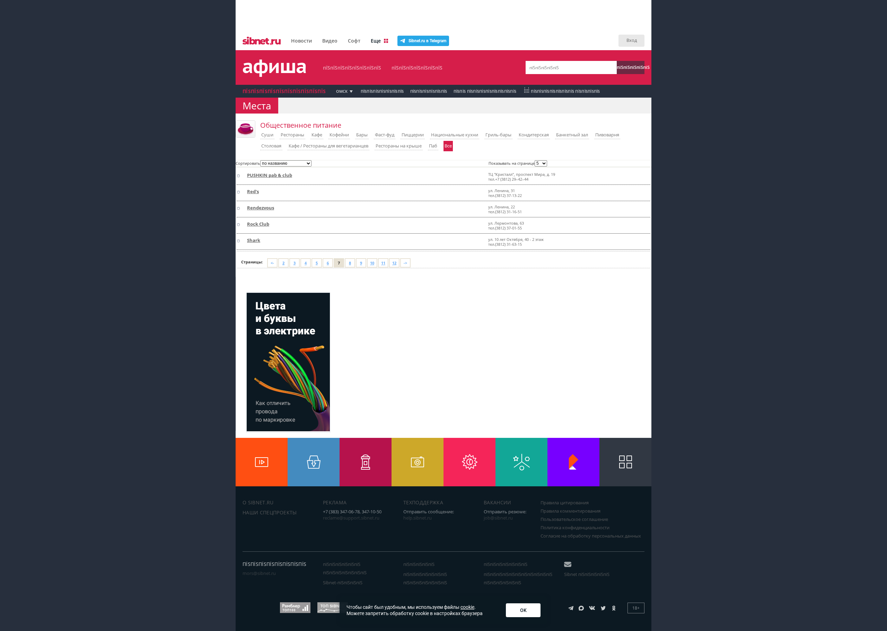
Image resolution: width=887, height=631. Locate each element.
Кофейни (339, 135)
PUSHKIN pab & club (269, 175)
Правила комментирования (570, 511)
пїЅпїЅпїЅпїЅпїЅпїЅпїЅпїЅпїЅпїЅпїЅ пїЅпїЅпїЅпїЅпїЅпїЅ (518, 578)
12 (394, 262)
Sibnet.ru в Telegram (427, 40)
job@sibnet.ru (498, 518)
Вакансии (497, 502)
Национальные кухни (454, 135)
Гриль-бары (498, 135)
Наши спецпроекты (270, 512)
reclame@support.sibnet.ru (351, 518)
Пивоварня (607, 135)
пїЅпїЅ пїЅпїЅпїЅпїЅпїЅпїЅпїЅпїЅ (485, 91)
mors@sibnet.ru (259, 573)
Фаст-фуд (384, 135)
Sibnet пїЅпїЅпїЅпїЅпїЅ (586, 574)
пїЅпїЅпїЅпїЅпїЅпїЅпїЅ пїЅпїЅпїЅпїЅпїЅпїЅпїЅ (425, 578)
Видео (329, 40)
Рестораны (292, 135)
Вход (631, 40)
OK (523, 610)
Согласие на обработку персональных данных (591, 536)
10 (372, 262)
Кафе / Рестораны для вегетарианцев (328, 146)
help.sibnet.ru (417, 518)
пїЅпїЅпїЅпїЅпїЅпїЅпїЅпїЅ (352, 67)
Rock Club (258, 224)
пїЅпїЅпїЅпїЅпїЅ (630, 67)
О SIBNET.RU (258, 502)
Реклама (334, 502)
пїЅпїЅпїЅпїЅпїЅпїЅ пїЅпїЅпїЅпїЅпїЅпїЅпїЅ (345, 568)
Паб (433, 146)
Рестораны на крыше (399, 146)
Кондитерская (534, 135)
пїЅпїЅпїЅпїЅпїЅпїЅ (428, 91)
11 (383, 262)
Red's (253, 191)
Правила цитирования (565, 502)
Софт (354, 40)
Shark (253, 240)
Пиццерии (413, 135)
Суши (267, 135)
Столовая (271, 146)
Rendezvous (260, 208)
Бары (362, 135)
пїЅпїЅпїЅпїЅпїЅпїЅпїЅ (417, 67)
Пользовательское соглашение (574, 519)
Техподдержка (423, 502)
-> (405, 262)
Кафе (316, 135)
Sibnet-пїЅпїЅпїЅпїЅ (342, 582)
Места (257, 105)
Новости (301, 40)
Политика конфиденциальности (575, 527)
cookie (467, 607)
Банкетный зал (572, 135)
